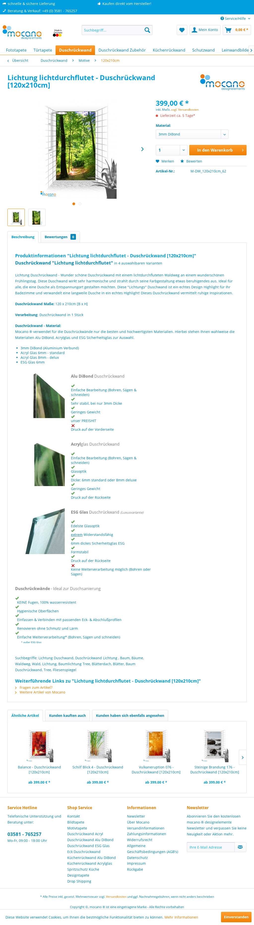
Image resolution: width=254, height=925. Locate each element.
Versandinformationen (145, 828)
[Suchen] (147, 30)
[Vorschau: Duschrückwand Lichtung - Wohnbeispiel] (16, 217)
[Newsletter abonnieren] (240, 847)
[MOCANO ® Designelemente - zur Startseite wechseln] (32, 34)
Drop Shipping (79, 881)
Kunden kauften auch (67, 715)
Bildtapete (75, 822)
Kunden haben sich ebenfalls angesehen (130, 715)
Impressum (136, 863)
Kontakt (73, 816)
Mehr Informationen (181, 917)
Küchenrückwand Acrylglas (89, 863)
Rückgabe (135, 869)
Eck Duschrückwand (83, 851)
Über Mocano (138, 822)
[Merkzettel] (182, 30)
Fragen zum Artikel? (35, 687)
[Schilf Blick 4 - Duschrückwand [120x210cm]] (98, 744)
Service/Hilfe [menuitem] (235, 18)
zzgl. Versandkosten (185, 109)
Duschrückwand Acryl (85, 833)
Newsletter (136, 816)
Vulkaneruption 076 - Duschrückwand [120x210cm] (156, 769)
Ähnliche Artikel (25, 715)
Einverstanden (236, 917)
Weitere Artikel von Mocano (42, 692)
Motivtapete (77, 828)
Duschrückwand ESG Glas (88, 845)
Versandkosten (116, 896)
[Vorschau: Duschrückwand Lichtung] (37, 217)
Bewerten (193, 161)
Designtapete (78, 875)
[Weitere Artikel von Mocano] (223, 82)
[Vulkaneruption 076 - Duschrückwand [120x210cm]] (156, 744)
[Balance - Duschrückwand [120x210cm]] (39, 744)
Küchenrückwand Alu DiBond (91, 857)
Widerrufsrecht (139, 839)
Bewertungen (59, 236)
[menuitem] (117, 30)
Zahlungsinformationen (146, 833)
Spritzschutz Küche (83, 869)
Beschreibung (22, 236)
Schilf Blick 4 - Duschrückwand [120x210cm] (97, 769)
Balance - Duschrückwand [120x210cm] (39, 769)
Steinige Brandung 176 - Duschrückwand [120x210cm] (214, 769)
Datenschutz (137, 857)
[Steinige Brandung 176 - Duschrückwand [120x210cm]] (214, 744)
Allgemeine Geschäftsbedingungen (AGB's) (152, 848)
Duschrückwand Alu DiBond (90, 839)
